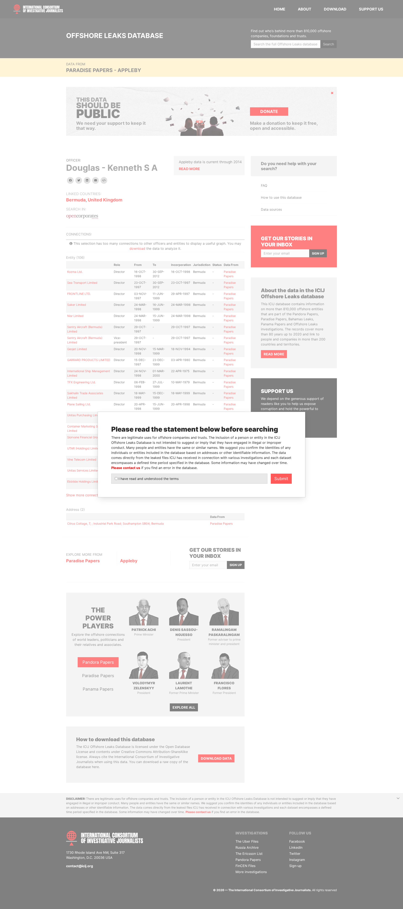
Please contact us (125, 468)
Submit (281, 478)
